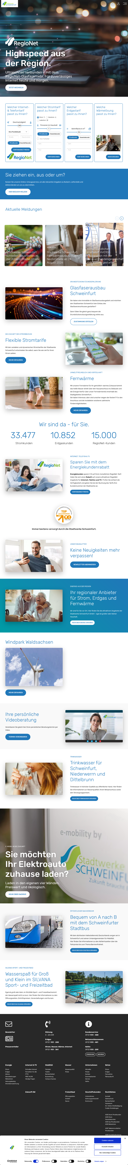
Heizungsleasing (10, 1081)
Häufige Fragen (30, 1079)
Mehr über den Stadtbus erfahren (84, 950)
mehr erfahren (113, 157)
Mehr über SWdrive (17, 894)
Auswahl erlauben (107, 1146)
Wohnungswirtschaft (92, 1099)
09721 (91, 1035)
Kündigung (90, 1054)
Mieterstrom (9, 1079)
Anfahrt (67, 1099)
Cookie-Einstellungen (112, 1108)
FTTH (26, 1074)
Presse (87, 1072)
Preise (67, 1072)
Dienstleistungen (10, 1076)
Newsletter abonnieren (85, 565)
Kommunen (89, 1101)
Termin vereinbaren (18, 737)
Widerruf (101, 1054)
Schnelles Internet (31, 1069)
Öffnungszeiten (70, 1096)
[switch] (54, 1161)
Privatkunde (14, 143)
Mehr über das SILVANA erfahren (19, 1004)
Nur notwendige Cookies (108, 1152)
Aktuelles (88, 1069)
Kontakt (107, 1096)
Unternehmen (89, 1096)
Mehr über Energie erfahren (82, 622)
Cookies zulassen (107, 1140)
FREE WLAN (29, 1076)
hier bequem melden (18, 192)
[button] (117, 218)
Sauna (67, 1101)
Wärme (7, 1074)
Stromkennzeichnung (12, 1084)
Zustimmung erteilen (83, 322)
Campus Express (50, 1079)
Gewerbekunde (55, 134)
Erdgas (7, 1072)
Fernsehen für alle (31, 1072)
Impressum (108, 1103)
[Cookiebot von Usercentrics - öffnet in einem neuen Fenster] (12, 1161)
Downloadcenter (90, 1076)
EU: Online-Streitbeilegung (113, 1106)
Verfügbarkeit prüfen (21, 150)
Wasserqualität (69, 1069)
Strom (7, 1069)
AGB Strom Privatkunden (113, 1115)
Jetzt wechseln (16, 88)
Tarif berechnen (53, 157)
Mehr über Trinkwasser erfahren (84, 798)
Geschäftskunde (25, 143)
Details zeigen (99, 1161)
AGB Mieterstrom (110, 1124)
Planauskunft (109, 1076)
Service (87, 1079)
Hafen (87, 1081)
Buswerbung (49, 1076)
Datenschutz (109, 1099)
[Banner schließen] (125, 1138)
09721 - (52, 1042)
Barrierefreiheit (50, 1074)
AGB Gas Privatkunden (112, 1122)
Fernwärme (108, 1074)
